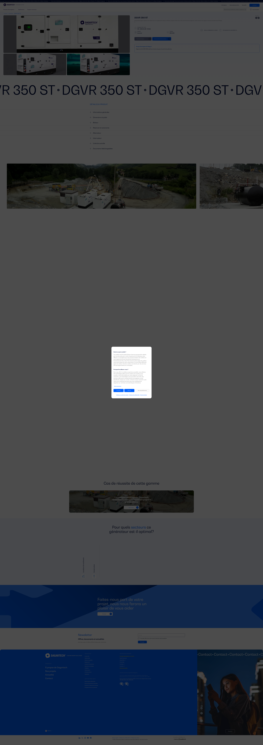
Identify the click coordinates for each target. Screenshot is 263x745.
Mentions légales (143, 394)
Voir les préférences (142, 390)
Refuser (129, 390)
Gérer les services (117, 386)
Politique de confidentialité (134, 394)
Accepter (119, 390)
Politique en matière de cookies (122, 394)
